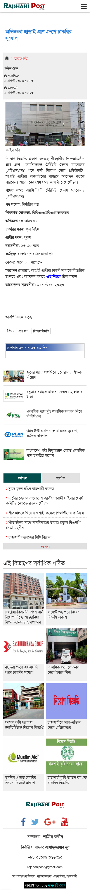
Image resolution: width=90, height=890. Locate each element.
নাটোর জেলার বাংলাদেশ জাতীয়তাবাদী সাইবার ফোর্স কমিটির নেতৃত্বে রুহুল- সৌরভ (44, 500)
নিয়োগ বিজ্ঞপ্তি (41, 331)
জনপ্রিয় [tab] (60, 478)
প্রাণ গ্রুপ (23, 331)
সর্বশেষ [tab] (22, 478)
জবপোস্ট (21, 58)
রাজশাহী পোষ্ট (56, 885)
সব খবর (45, 546)
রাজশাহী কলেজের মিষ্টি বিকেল (29, 537)
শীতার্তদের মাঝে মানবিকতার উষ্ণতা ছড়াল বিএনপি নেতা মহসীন (43, 524)
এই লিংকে (53, 276)
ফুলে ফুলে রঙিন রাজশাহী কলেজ (30, 488)
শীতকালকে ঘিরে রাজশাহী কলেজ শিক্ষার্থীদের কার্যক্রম (45, 512)
